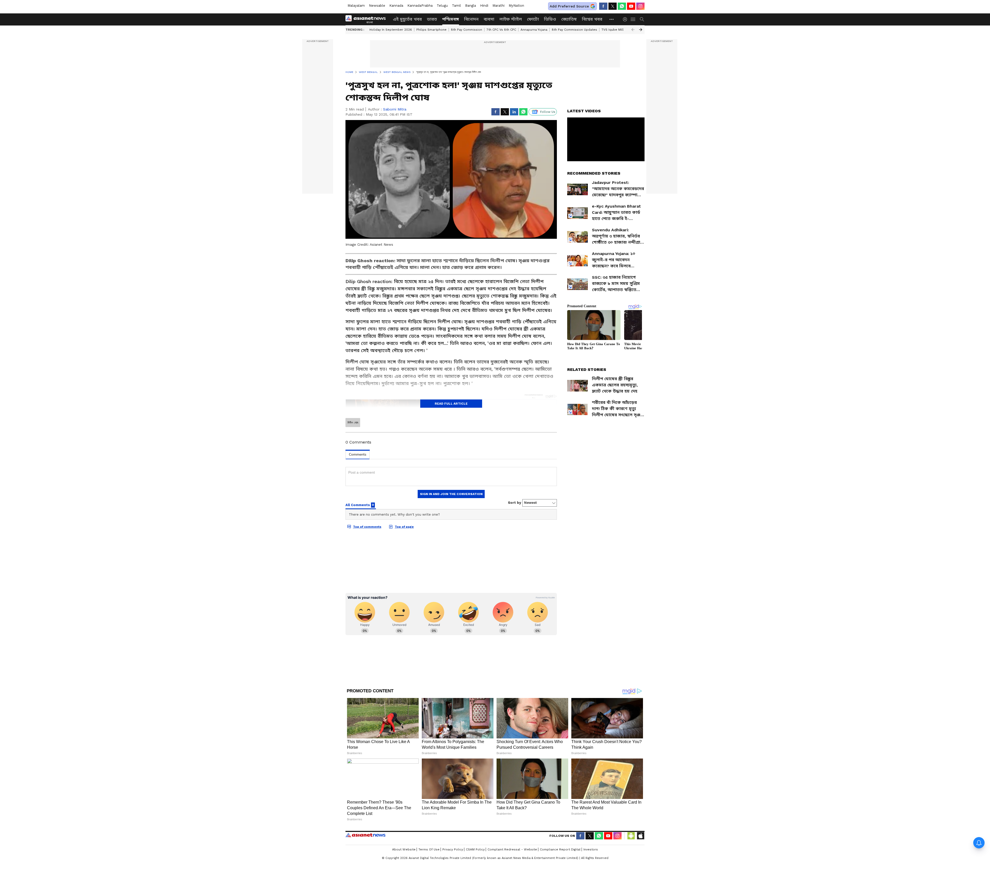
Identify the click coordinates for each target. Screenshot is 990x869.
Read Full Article (451, 403)
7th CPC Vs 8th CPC (501, 29)
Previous (633, 29)
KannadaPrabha (420, 5)
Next (641, 29)
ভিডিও (550, 19)
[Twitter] (612, 6)
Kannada (396, 5)
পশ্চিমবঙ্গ (450, 19)
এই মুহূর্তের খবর (407, 19)
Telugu (442, 5)
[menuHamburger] (633, 19)
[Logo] (367, 19)
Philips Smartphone (431, 29)
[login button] (626, 19)
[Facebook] (603, 6)
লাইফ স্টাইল (510, 19)
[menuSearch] (642, 19)
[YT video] (631, 6)
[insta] (640, 6)
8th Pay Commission (466, 29)
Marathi (498, 5)
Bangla (470, 5)
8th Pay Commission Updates (574, 29)
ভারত (432, 19)
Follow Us (547, 112)
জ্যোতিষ (569, 19)
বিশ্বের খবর (592, 19)
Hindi (484, 5)
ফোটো (533, 19)
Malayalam (356, 5)
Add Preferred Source (569, 6)
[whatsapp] (622, 6)
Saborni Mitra (394, 109)
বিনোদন (471, 19)
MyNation (516, 5)
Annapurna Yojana (534, 29)
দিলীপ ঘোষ (353, 422)
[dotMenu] (611, 19)
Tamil (456, 5)
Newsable (377, 5)
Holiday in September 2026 (390, 29)
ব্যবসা (489, 19)
